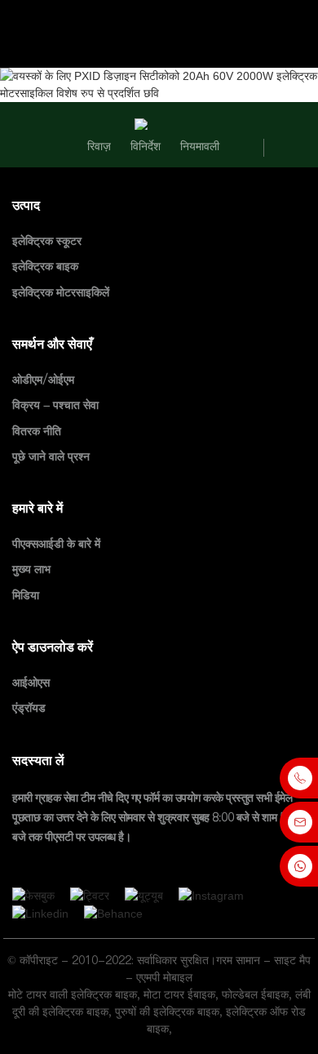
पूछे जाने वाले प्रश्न (51, 456)
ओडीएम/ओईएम (43, 379)
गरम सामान (238, 960)
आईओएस (31, 682)
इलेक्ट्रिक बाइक (45, 267)
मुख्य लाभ (31, 570)
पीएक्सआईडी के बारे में (56, 544)
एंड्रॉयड (29, 708)
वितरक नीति (36, 431)
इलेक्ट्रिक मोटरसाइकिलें (60, 292)
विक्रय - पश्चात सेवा (55, 406)
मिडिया (25, 595)
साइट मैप (292, 960)
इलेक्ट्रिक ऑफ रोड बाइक (227, 1020)
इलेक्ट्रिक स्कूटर (47, 241)
